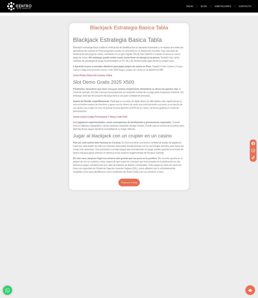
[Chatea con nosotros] (7, 289)
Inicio (189, 6)
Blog (204, 6)
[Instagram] (253, 150)
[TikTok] (253, 157)
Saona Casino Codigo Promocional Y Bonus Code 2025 (100, 116)
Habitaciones (223, 6)
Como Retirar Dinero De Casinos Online (92, 75)
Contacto (245, 6)
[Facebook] (253, 143)
